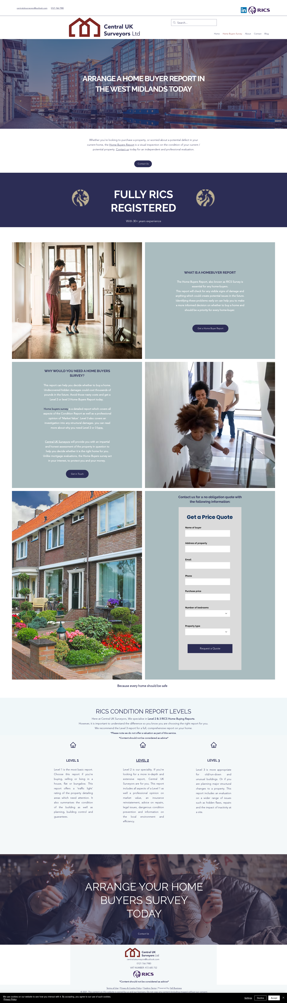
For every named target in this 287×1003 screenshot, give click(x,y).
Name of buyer (193, 528)
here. (100, 427)
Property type (192, 626)
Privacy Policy (10, 999)
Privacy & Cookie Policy (131, 988)
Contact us (122, 149)
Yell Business (176, 988)
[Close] (283, 998)
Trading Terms (150, 988)
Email (188, 560)
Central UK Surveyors (57, 441)
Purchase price (193, 591)
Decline (260, 997)
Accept (274, 997)
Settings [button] (248, 997)
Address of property (196, 543)
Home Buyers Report (121, 144)
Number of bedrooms (197, 608)
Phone (188, 576)
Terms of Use (112, 988)
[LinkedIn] (244, 10)
